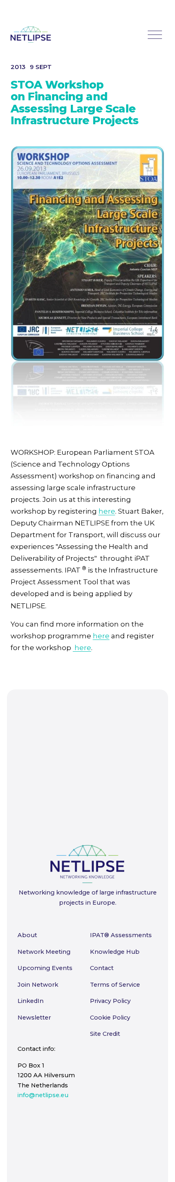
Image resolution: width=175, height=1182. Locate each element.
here (106, 511)
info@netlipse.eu (43, 1095)
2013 (18, 67)
